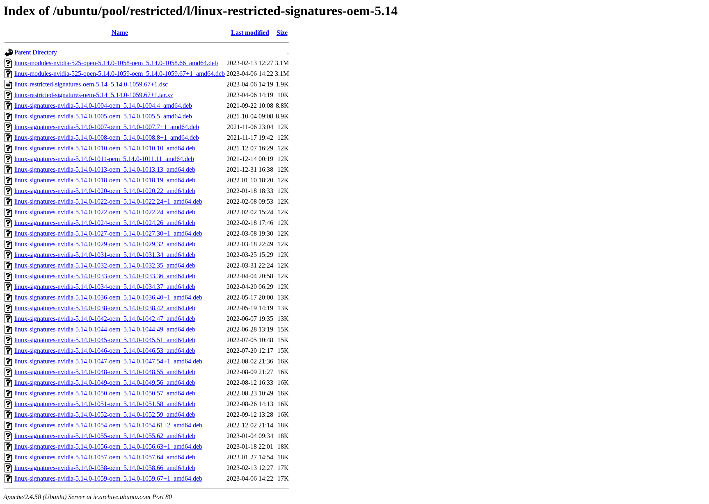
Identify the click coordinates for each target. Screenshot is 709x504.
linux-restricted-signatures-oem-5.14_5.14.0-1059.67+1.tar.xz (93, 94)
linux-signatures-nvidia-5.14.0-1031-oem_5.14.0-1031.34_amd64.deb (104, 254)
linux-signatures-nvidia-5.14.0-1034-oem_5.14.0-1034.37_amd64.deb (104, 286)
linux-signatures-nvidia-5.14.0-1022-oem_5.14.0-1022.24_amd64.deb (104, 212)
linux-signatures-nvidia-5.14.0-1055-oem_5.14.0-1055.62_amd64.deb (104, 435)
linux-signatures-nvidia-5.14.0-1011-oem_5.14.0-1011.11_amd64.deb (104, 158)
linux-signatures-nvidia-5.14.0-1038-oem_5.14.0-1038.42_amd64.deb (104, 307)
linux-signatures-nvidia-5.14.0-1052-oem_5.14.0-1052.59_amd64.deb (104, 414)
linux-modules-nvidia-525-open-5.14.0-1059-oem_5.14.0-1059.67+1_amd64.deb (119, 73)
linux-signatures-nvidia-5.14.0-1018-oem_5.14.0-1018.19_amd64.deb (104, 180)
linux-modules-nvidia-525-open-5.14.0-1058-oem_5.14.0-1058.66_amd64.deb (116, 62)
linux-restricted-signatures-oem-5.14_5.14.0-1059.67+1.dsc (91, 84)
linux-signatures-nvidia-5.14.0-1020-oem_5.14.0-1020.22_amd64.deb (104, 190)
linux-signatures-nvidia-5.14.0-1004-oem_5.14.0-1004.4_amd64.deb (103, 105)
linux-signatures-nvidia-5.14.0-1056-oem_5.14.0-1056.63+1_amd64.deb (108, 446)
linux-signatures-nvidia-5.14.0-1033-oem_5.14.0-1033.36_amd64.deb (104, 275)
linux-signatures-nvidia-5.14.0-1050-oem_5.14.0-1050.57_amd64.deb (104, 393)
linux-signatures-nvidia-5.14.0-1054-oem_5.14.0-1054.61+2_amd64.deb (108, 425)
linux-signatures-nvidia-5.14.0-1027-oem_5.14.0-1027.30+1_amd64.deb (108, 233)
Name (120, 32)
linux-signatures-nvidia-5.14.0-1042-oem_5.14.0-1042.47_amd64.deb (104, 318)
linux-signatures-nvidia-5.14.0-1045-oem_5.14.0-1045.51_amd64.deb (104, 339)
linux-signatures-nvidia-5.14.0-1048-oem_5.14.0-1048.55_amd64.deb (104, 371)
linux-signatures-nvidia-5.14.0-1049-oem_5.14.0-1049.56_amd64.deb (104, 382)
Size (282, 32)
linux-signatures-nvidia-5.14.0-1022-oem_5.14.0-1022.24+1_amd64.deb (108, 201)
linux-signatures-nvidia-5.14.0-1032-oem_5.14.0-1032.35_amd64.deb (104, 265)
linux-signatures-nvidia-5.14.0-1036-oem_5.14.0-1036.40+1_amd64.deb (108, 297)
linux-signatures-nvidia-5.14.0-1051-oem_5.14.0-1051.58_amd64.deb (104, 403)
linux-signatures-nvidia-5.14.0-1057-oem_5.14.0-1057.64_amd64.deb (104, 457)
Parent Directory (35, 52)
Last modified (250, 32)
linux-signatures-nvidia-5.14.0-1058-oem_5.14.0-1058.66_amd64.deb (104, 467)
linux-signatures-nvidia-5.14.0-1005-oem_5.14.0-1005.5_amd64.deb (103, 116)
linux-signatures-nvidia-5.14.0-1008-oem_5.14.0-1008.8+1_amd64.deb (106, 137)
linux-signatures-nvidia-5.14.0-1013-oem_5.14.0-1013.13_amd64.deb (104, 169)
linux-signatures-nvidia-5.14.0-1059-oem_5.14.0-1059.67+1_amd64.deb (108, 478)
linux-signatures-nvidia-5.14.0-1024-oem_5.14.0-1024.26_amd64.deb (104, 222)
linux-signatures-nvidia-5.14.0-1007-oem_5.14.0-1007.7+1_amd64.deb (106, 126)
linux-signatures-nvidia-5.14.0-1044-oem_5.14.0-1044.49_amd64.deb (104, 329)
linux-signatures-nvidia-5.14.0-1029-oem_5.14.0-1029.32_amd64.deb (104, 244)
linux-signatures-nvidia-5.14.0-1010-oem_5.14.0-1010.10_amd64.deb (104, 148)
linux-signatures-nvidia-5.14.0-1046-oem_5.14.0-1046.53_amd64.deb (104, 350)
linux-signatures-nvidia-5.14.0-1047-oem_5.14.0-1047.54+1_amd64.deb (108, 361)
